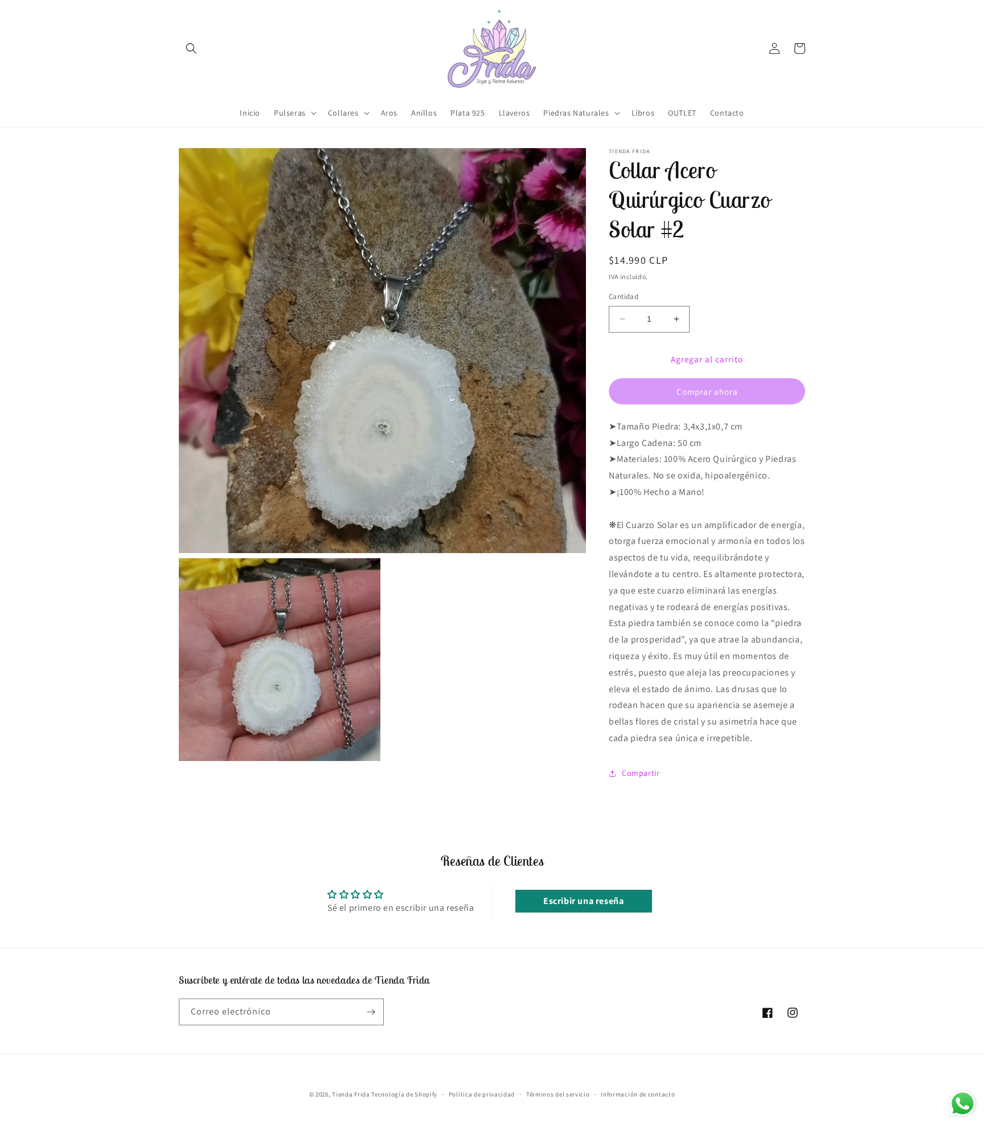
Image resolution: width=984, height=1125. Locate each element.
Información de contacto (638, 1094)
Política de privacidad (482, 1094)
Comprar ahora (707, 391)
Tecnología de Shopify (404, 1094)
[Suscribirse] (370, 1012)
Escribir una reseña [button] (583, 901)
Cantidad (623, 296)
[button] (191, 48)
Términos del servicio (558, 1094)
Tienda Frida (351, 1094)
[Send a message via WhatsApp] (962, 1103)
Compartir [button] (640, 773)
